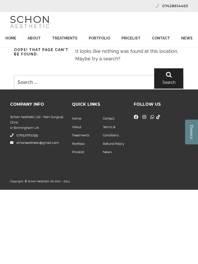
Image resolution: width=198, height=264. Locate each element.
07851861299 (27, 135)
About (34, 38)
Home (10, 38)
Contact (161, 38)
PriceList (131, 38)
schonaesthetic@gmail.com (37, 143)
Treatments (64, 38)
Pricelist (78, 152)
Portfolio (99, 38)
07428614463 (175, 6)
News (187, 38)
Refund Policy (113, 144)
